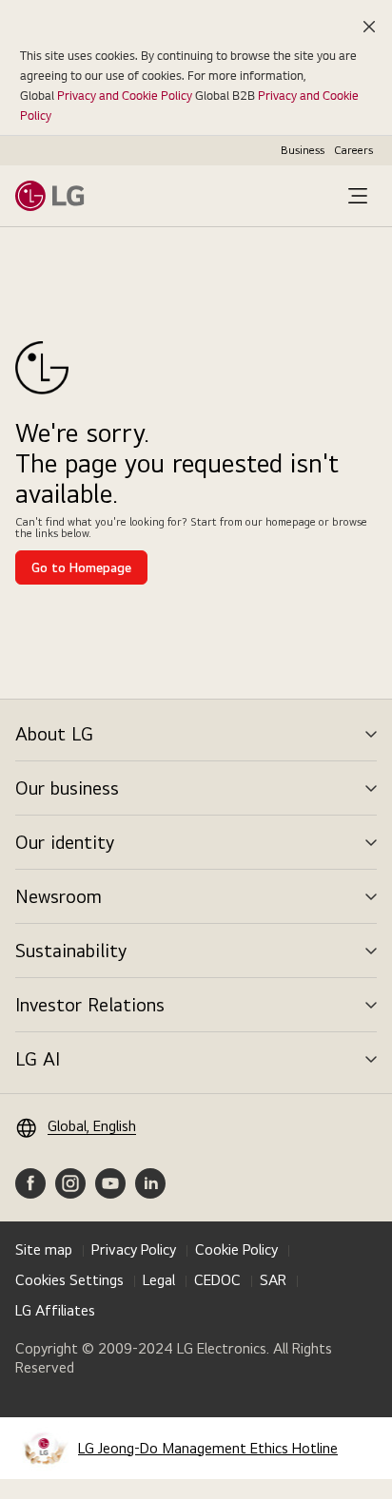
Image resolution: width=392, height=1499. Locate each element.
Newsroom (58, 896)
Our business (67, 788)
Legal (159, 1280)
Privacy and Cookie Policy (124, 95)
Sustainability (71, 950)
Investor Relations (90, 1004)
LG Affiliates (55, 1310)
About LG (54, 733)
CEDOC (217, 1280)
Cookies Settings (69, 1280)
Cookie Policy (236, 1249)
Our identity (64, 842)
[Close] (369, 27)
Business (302, 150)
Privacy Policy (133, 1249)
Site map (43, 1249)
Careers (353, 150)
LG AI (37, 1058)
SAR (273, 1280)
